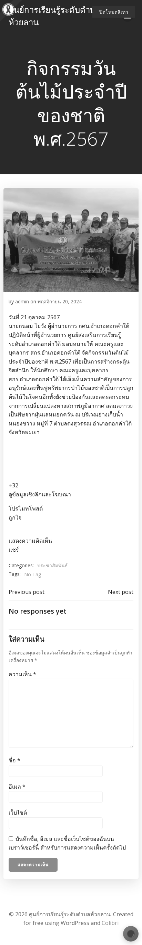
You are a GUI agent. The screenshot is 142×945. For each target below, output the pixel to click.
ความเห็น (22, 674)
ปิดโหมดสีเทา (113, 12)
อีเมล (17, 786)
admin (22, 301)
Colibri (110, 923)
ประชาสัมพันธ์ (52, 565)
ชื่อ (14, 760)
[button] (71, 497)
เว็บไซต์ (18, 812)
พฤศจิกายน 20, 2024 (60, 301)
